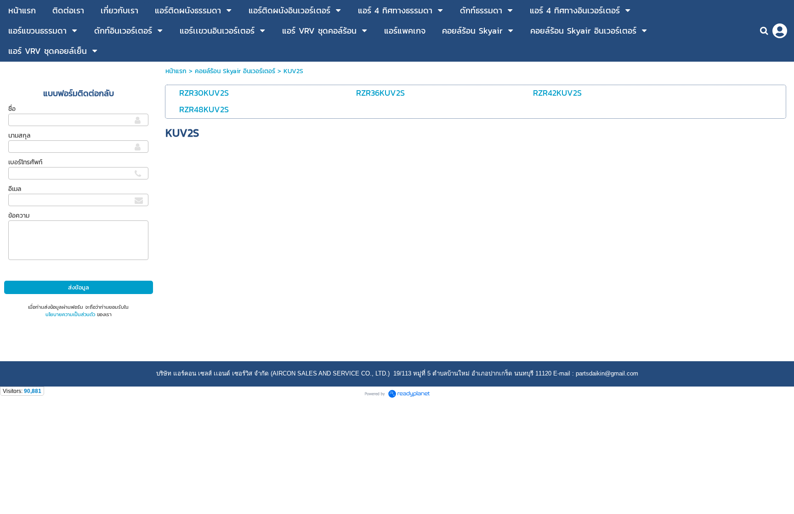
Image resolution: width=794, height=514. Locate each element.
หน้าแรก (176, 71)
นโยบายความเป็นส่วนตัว (70, 314)
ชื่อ (12, 109)
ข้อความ (18, 215)
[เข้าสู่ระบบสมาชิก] (779, 30)
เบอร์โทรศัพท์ (25, 162)
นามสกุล (19, 135)
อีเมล (14, 189)
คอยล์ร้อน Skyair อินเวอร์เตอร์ (235, 71)
